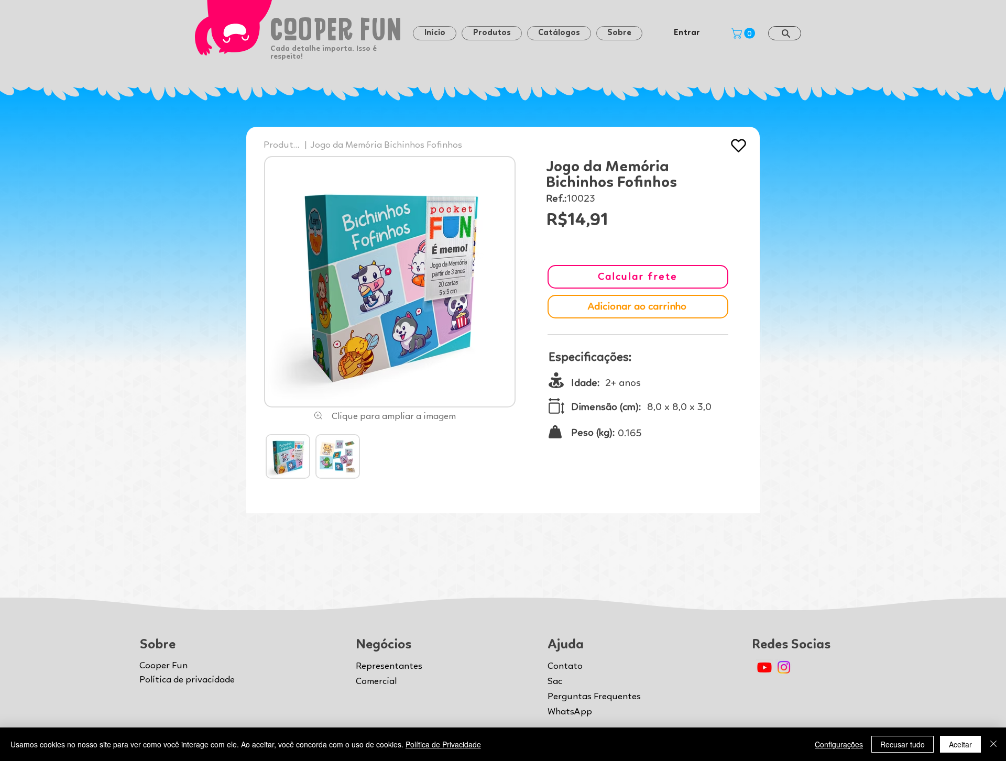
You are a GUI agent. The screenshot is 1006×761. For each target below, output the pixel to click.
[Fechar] (993, 744)
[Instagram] (783, 667)
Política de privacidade (187, 680)
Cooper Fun (163, 665)
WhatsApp (570, 711)
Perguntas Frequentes (594, 696)
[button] (619, 33)
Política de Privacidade (443, 744)
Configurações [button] (839, 744)
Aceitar (960, 744)
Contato (565, 666)
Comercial (376, 681)
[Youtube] (764, 667)
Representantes (389, 666)
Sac (555, 681)
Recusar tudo (902, 744)
